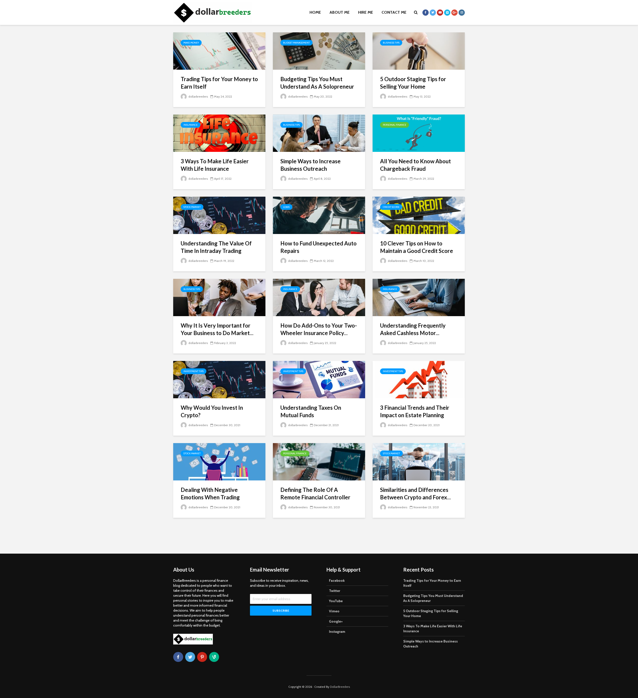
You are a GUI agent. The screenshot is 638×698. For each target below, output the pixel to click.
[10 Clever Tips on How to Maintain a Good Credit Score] (419, 215)
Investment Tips (193, 371)
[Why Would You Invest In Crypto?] (219, 379)
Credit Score (391, 207)
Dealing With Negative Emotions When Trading (210, 493)
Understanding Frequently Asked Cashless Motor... (413, 329)
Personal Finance (394, 124)
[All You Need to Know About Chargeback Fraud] (419, 132)
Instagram (337, 631)
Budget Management (296, 42)
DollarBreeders (340, 687)
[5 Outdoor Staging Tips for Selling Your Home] (419, 50)
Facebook (337, 580)
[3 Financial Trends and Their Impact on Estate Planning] (419, 379)
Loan (286, 207)
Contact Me (394, 12)
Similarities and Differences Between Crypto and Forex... (415, 493)
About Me (339, 12)
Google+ (336, 621)
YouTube (336, 601)
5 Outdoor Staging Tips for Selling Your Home (413, 83)
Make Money (191, 42)
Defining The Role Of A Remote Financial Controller (315, 493)
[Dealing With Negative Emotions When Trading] (219, 461)
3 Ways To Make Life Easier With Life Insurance (215, 165)
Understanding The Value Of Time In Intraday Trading (216, 247)
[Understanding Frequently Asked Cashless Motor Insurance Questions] (419, 297)
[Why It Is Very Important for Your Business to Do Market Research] (219, 297)
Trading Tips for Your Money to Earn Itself (219, 83)
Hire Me (365, 12)
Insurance (190, 124)
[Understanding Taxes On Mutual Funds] (319, 379)
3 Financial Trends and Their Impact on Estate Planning (414, 411)
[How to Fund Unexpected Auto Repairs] (319, 215)
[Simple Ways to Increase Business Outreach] (319, 132)
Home (315, 12)
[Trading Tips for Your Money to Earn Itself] (219, 50)
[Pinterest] (202, 657)
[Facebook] (178, 657)
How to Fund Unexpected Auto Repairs (318, 247)
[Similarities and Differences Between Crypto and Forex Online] (419, 461)
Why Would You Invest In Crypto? (212, 411)
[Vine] (214, 657)
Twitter (334, 590)
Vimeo (334, 611)
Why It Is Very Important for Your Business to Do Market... (217, 329)
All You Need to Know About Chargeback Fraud (415, 165)
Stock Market (192, 207)
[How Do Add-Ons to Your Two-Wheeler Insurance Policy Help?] (319, 297)
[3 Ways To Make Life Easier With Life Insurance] (219, 132)
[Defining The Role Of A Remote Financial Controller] (319, 461)
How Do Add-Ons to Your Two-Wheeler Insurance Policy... (318, 329)
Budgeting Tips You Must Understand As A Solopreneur (317, 83)
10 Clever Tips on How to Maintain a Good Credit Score (416, 247)
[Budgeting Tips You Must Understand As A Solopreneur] (319, 50)
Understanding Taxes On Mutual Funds (310, 411)
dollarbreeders (198, 96)
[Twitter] (190, 657)
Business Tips (391, 42)
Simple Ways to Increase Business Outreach (310, 165)
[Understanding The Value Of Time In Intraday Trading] (219, 215)
